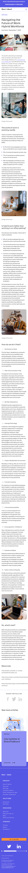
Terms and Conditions (7, 855)
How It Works (7, 784)
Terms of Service (6, 867)
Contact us (6, 829)
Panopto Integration (9, 794)
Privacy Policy (5, 858)
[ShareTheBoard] (7, 9)
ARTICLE (4, 14)
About (5, 827)
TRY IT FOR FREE (14, 839)
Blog (4, 815)
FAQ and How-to (8, 813)
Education (6, 802)
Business (6, 804)
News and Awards (8, 817)
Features (5, 786)
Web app (5, 788)
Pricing (5, 825)
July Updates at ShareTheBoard (12, 740)
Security (5, 811)
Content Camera (8, 790)
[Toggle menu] (26, 9)
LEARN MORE (7, 762)
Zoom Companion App (10, 792)
